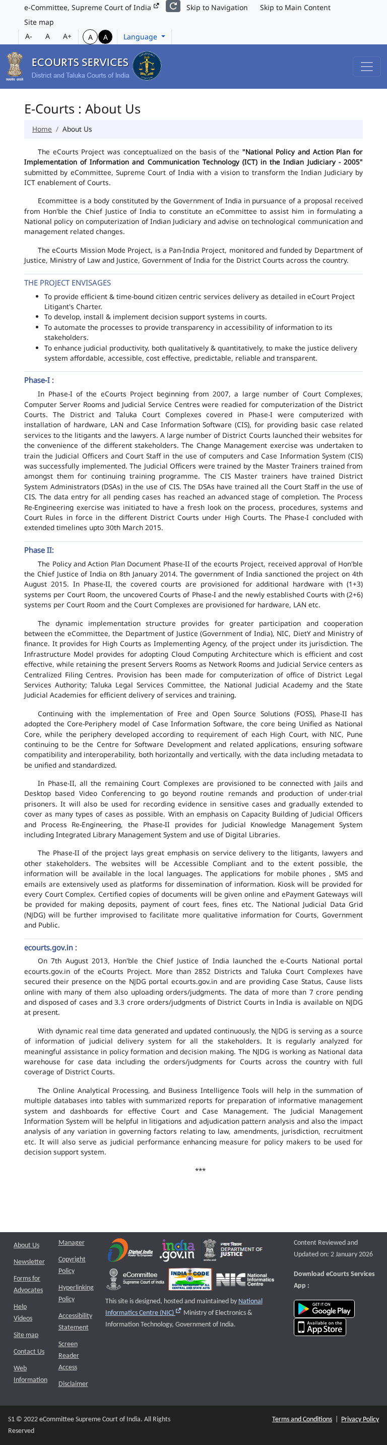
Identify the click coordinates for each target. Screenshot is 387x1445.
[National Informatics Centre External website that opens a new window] (245, 1282)
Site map (39, 22)
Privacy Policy (360, 1419)
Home (42, 129)
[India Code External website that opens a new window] (190, 1282)
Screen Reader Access (68, 1356)
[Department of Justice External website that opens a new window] (233, 1252)
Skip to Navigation (217, 7)
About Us (26, 1245)
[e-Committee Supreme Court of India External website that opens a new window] (135, 1282)
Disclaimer (73, 1384)
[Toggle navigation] (367, 66)
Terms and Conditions (302, 1419)
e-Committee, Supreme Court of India (88, 7)
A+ (67, 36)
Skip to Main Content (295, 7)
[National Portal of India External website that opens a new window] (178, 1252)
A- (28, 36)
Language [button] (141, 36)
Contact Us (29, 1352)
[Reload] (173, 6)
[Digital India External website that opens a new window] (130, 1252)
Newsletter (29, 1262)
